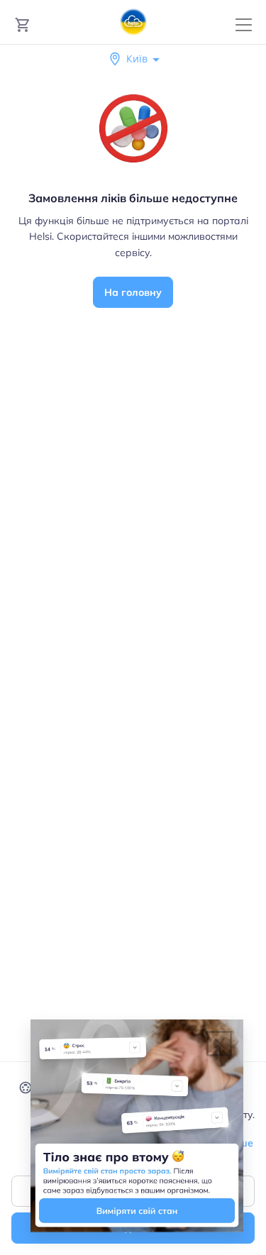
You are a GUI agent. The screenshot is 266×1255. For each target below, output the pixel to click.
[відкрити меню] (243, 25)
